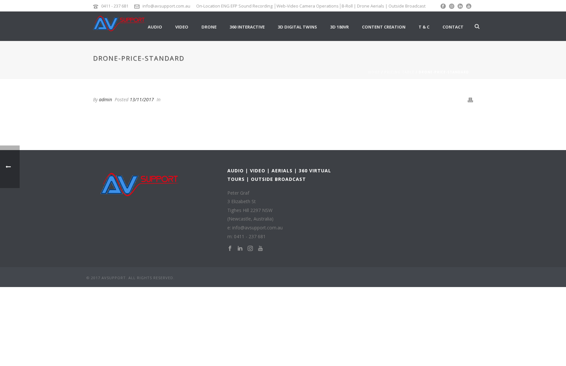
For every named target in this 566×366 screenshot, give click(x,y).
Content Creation (384, 27)
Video (181, 27)
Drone (209, 27)
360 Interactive (247, 27)
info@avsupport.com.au (166, 6)
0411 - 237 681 (114, 6)
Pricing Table (399, 72)
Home (374, 72)
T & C (424, 27)
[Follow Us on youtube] (260, 249)
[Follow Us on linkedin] (240, 249)
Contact (453, 27)
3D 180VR (339, 27)
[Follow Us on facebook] (230, 249)
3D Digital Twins (297, 27)
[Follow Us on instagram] (250, 249)
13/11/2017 (142, 99)
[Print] (470, 99)
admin (105, 99)
